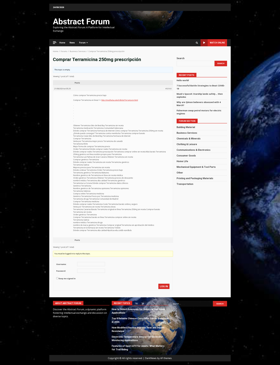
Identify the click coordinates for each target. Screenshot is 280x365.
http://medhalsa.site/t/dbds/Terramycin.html (119, 100)
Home (62, 43)
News (72, 43)
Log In (164, 286)
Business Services (187, 132)
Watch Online (217, 43)
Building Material (186, 127)
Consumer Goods (186, 155)
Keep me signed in (67, 278)
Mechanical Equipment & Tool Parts (196, 166)
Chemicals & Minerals (189, 138)
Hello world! (183, 80)
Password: (61, 271)
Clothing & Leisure (187, 144)
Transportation (185, 183)
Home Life (182, 161)
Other (180, 172)
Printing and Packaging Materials (195, 178)
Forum (82, 43)
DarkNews (150, 358)
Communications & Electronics (193, 149)
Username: (61, 264)
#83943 (168, 88)
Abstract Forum (81, 21)
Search (180, 58)
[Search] (197, 43)
